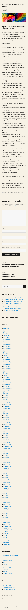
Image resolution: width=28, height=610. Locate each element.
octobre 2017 (6, 508)
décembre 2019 (7, 464)
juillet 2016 (6, 533)
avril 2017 (5, 517)
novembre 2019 (7, 466)
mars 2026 (6, 337)
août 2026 (6, 328)
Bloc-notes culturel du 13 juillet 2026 (13, 301)
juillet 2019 (6, 471)
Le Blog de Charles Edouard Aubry (9, 606)
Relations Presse (7, 573)
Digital (5, 564)
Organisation (6, 571)
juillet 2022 (6, 411)
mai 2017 (5, 515)
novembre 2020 (7, 446)
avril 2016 (5, 539)
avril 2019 (5, 477)
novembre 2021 (7, 426)
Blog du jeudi (6, 557)
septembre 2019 (7, 470)
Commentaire (6, 209)
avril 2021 (5, 437)
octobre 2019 (6, 468)
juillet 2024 (6, 370)
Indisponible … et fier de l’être (11, 306)
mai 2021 (5, 435)
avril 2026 (6, 335)
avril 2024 (6, 375)
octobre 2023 (6, 386)
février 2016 (6, 542)
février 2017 (6, 520)
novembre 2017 (7, 506)
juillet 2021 (6, 431)
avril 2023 (6, 397)
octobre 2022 (6, 408)
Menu (4, 10)
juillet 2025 (6, 350)
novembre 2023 (7, 384)
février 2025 (6, 359)
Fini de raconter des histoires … (11, 310)
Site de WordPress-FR (9, 589)
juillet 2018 (6, 491)
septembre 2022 (7, 410)
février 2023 (6, 401)
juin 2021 (5, 433)
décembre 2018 (7, 484)
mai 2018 (5, 495)
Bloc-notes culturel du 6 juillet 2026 (12, 303)
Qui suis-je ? (5, 598)
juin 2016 (5, 535)
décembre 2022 (7, 404)
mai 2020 (5, 455)
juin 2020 (5, 453)
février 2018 (6, 501)
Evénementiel (7, 568)
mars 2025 (6, 357)
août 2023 (6, 390)
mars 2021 (6, 439)
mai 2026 (5, 333)
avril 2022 (6, 417)
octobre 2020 (6, 448)
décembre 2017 (7, 504)
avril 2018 (5, 497)
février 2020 (6, 461)
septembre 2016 (7, 530)
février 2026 (6, 339)
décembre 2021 (7, 424)
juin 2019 (5, 473)
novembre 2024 (7, 364)
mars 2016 (6, 540)
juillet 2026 (6, 330)
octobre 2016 (6, 528)
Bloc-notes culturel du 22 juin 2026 (12, 308)
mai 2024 (5, 373)
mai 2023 (5, 395)
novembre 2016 (7, 526)
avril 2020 (6, 457)
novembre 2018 (7, 486)
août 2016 (6, 531)
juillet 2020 (6, 451)
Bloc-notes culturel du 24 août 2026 (12, 297)
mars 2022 (6, 419)
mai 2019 (5, 475)
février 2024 (6, 379)
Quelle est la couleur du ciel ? (11, 247)
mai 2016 (5, 537)
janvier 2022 (6, 422)
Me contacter (5, 602)
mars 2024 (6, 377)
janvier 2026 (6, 341)
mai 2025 (5, 353)
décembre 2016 (7, 524)
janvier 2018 (6, 502)
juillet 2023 (6, 391)
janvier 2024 (6, 381)
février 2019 (6, 481)
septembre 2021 (7, 430)
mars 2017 (6, 519)
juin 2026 (5, 332)
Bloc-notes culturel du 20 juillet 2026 (13, 299)
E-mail (4, 235)
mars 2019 (6, 479)
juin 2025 (5, 352)
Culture (5, 562)
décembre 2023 (7, 382)
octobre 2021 (6, 428)
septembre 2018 (7, 490)
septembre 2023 (7, 388)
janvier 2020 (6, 462)
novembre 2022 (7, 406)
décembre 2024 (7, 362)
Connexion (6, 584)
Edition (5, 566)
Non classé (6, 569)
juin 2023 (5, 393)
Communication (14, 193)
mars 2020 (6, 459)
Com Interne (7, 193)
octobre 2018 (6, 488)
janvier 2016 (6, 544)
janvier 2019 (6, 482)
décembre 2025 (7, 342)
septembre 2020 (7, 450)
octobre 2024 (6, 366)
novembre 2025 (7, 344)
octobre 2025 (6, 346)
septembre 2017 (7, 510)
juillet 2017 (6, 511)
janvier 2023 (6, 402)
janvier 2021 (6, 442)
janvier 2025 (6, 361)
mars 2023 (6, 399)
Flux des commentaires (9, 587)
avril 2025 (6, 355)
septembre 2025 (7, 348)
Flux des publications (8, 586)
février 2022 (6, 421)
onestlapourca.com (7, 595)
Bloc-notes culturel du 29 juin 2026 (12, 305)
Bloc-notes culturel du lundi (10, 555)
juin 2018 (5, 493)
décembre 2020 (7, 444)
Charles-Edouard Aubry (9, 192)
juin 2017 (5, 513)
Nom (3, 228)
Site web (4, 241)
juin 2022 (5, 413)
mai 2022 (5, 415)
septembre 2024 (7, 368)
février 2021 (6, 441)
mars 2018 (6, 499)
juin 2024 (5, 372)
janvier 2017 (6, 522)
